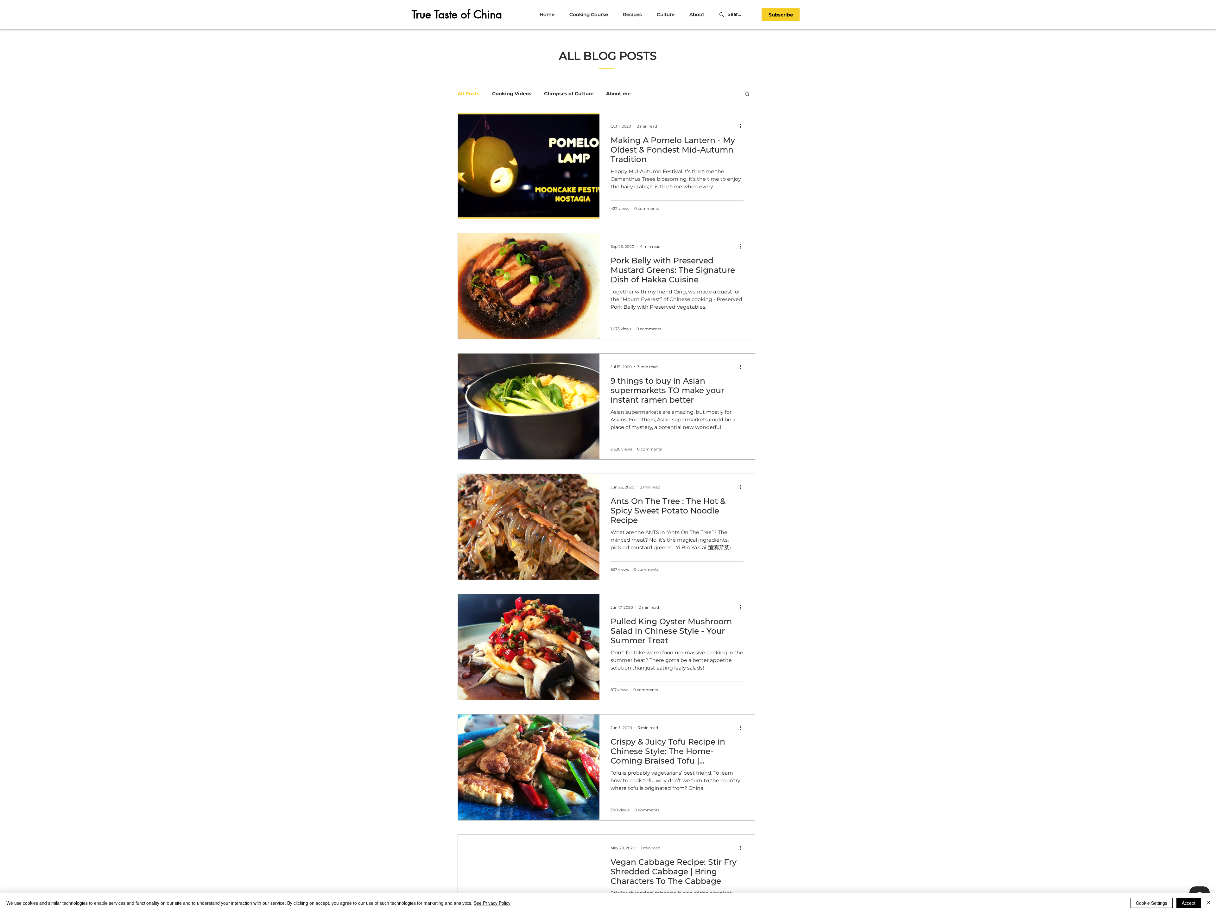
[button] (781, 14)
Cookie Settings (1151, 903)
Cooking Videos (511, 94)
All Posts (468, 94)
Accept (1188, 903)
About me (618, 94)
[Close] (1208, 903)
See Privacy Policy (492, 903)
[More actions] (742, 126)
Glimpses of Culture (568, 94)
